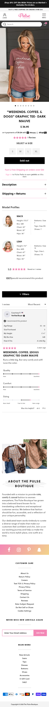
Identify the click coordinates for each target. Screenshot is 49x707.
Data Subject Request (24, 604)
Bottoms (24, 668)
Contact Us (24, 597)
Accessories (24, 675)
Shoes (24, 672)
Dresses (24, 665)
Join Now (40, 632)
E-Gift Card (24, 678)
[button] (24, 137)
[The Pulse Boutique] (24, 16)
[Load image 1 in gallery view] (24, 65)
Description (9, 184)
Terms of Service (24, 590)
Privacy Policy (24, 587)
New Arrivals (24, 654)
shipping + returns (14, 193)
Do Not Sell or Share (24, 607)
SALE (24, 682)
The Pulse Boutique (31, 704)
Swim (24, 658)
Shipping (25, 593)
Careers (24, 580)
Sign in (9, 174)
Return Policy (24, 576)
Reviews (24, 600)
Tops (24, 661)
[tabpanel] (24, 65)
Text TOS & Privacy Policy (24, 583)
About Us (24, 573)
